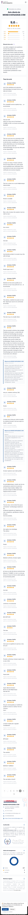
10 (17, 791)
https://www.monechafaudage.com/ (14, 818)
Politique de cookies (7, 911)
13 (14, 794)
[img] (14, 44)
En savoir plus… (17, 890)
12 (23, 791)
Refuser (12, 909)
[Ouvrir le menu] (26, 2)
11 (20, 791)
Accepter (5, 909)
